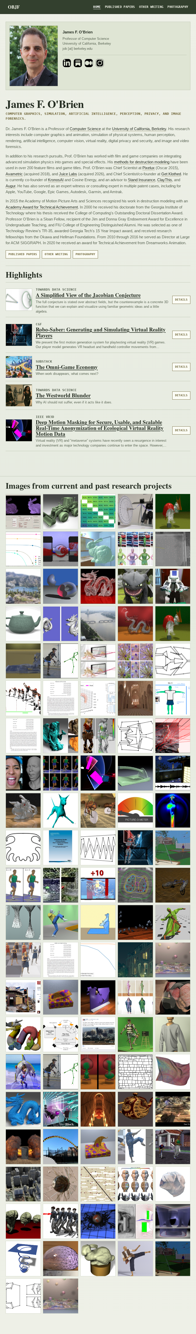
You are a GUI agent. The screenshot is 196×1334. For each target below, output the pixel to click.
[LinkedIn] (67, 63)
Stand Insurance (141, 180)
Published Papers (120, 7)
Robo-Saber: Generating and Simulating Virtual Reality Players (101, 332)
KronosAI (56, 180)
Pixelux (148, 168)
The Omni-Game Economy (67, 367)
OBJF (14, 7)
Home (97, 7)
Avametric (14, 174)
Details (181, 299)
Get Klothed (171, 174)
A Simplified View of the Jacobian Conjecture (88, 295)
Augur (10, 186)
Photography (177, 7)
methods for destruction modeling (141, 162)
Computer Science (85, 129)
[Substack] (78, 63)
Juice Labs (68, 174)
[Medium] (88, 63)
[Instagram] (99, 63)
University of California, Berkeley (139, 129)
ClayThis (164, 180)
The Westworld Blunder (63, 395)
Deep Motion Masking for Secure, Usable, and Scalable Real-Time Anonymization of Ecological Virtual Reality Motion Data (100, 427)
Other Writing (151, 7)
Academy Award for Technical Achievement (42, 207)
